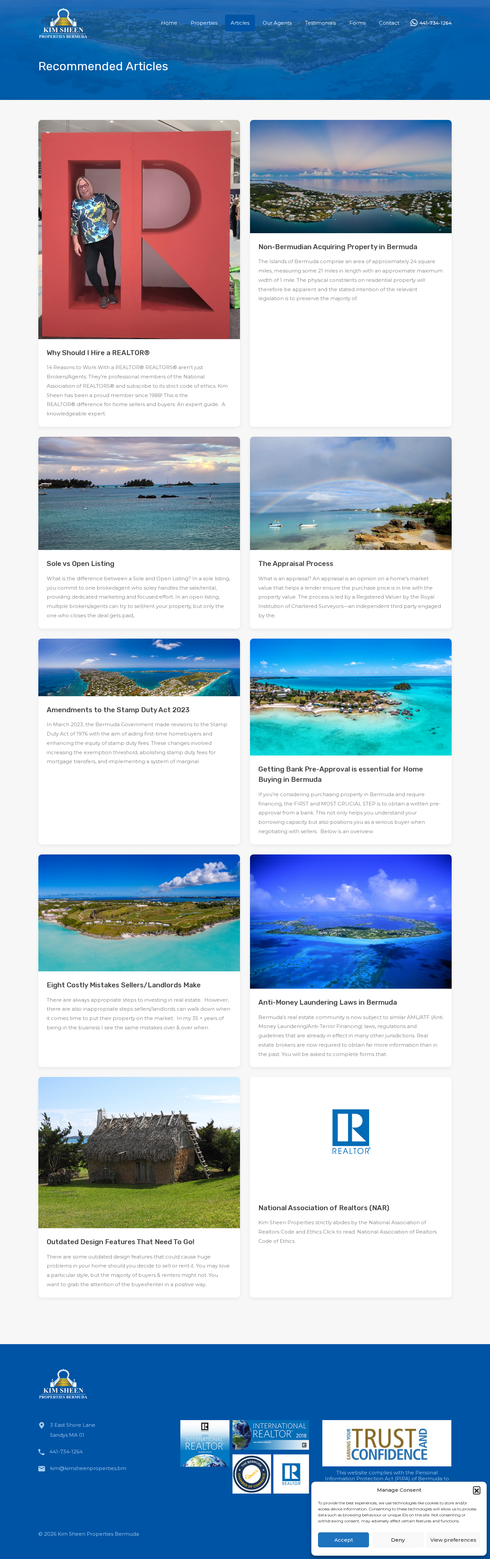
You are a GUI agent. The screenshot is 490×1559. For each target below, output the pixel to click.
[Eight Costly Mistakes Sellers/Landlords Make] (139, 912)
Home (169, 23)
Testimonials (320, 23)
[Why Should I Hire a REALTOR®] (139, 229)
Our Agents (277, 23)
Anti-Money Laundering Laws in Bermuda (327, 1002)
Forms (357, 23)
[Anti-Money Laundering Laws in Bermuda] (351, 921)
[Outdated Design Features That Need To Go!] (139, 1152)
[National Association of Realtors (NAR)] (351, 1135)
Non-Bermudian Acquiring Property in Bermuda (337, 247)
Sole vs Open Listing (80, 563)
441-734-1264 (436, 23)
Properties (204, 23)
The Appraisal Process (295, 563)
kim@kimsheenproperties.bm (88, 1468)
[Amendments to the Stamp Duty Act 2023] (139, 667)
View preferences (453, 1540)
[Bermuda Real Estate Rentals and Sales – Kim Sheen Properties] (63, 36)
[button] (476, 1490)
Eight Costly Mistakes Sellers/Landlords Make (124, 985)
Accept (343, 1540)
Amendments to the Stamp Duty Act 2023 (118, 710)
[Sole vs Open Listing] (139, 493)
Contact (389, 23)
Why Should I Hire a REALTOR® (98, 352)
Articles (240, 23)
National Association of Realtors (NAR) (323, 1208)
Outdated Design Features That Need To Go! (120, 1242)
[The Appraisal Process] (351, 493)
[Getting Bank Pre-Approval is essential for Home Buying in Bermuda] (351, 697)
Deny (398, 1540)
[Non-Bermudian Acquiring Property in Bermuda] (351, 176)
